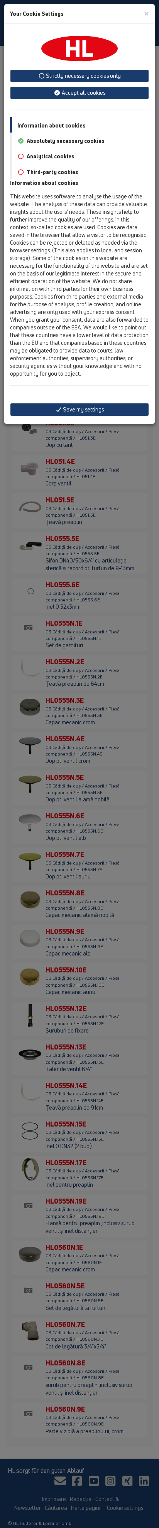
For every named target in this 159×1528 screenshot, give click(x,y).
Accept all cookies (83, 92)
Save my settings (83, 409)
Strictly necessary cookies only (83, 75)
